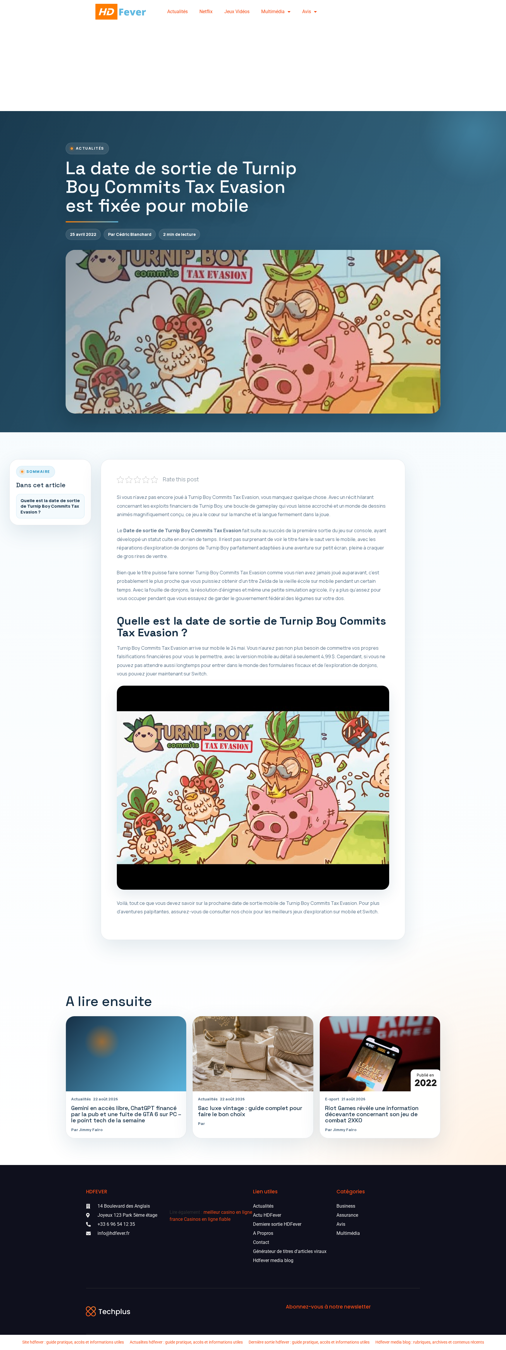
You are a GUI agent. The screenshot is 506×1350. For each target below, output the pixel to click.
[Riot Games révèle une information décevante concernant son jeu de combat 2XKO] (380, 1053)
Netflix (206, 11)
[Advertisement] (253, 67)
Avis (306, 11)
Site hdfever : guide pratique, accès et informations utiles (73, 1342)
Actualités (177, 11)
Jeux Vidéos (236, 11)
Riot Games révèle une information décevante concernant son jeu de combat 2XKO (371, 1114)
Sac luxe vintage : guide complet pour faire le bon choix (250, 1111)
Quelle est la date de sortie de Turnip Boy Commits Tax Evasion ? (50, 506)
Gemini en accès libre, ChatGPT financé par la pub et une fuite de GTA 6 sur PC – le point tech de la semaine (126, 1114)
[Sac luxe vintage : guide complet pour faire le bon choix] (253, 1053)
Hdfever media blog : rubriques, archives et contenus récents (429, 1342)
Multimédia (273, 11)
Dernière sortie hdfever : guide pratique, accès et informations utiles (309, 1342)
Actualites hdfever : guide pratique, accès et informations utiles (186, 1342)
